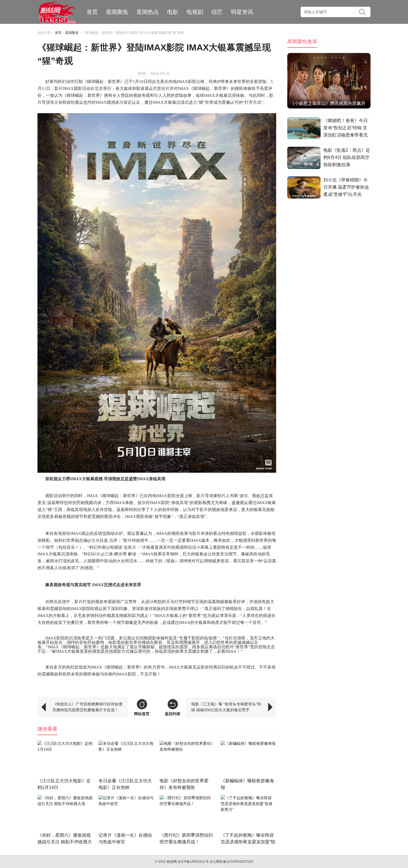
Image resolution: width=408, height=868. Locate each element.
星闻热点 (148, 12)
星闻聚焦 (117, 12)
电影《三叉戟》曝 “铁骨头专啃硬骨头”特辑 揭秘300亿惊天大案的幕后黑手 (226, 707)
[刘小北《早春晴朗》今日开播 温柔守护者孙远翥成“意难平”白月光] (304, 188)
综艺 (217, 12)
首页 (92, 12)
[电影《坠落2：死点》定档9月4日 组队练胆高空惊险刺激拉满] (304, 159)
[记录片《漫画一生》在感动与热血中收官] (126, 813)
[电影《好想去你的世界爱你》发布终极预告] (187, 759)
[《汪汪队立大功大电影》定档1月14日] (65, 759)
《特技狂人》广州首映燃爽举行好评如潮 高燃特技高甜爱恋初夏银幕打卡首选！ (87, 707)
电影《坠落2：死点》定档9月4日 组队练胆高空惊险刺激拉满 (346, 157)
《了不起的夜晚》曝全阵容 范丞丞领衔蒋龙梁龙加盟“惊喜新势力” (248, 842)
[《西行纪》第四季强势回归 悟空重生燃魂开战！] (187, 813)
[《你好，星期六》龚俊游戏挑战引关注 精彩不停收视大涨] (65, 813)
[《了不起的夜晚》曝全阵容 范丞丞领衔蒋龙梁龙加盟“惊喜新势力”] (248, 813)
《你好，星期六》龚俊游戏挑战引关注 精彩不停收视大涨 (64, 842)
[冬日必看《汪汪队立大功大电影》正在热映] (126, 759)
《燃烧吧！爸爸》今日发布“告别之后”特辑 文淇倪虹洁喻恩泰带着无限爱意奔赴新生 (345, 128)
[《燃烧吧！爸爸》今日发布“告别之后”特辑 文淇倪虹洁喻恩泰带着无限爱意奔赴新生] (304, 129)
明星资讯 (242, 12)
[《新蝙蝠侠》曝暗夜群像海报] (248, 759)
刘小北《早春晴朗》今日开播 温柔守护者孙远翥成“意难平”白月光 (346, 187)
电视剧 (195, 12)
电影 (172, 12)
